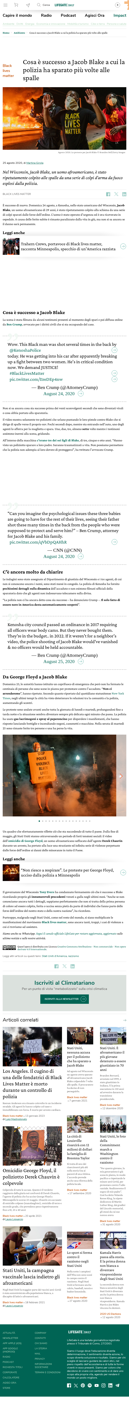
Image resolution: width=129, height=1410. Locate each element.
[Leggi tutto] (124, 1020)
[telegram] (117, 1385)
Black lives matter (8, 70)
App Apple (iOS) (12, 1343)
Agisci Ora (94, 15)
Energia (29, 24)
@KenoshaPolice (25, 350)
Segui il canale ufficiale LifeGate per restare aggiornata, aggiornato (76, 933)
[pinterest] (83, 1385)
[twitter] (76, 1385)
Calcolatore (11, 1377)
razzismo (73, 956)
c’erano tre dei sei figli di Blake (58, 440)
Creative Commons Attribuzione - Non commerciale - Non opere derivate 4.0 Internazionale (71, 948)
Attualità (9, 1333)
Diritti (19, 24)
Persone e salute (116, 24)
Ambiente (8, 24)
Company (40, 1333)
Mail (37, 1353)
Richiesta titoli (13, 1367)
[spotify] (90, 1385)
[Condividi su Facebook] (108, 194)
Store (16, 5)
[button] (121, 776)
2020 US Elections (110, 1314)
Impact (120, 15)
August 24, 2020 (59, 393)
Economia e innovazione (50, 24)
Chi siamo (41, 1343)
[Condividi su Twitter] (116, 194)
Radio (46, 15)
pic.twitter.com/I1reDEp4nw (36, 379)
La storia (41, 1348)
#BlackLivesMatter (27, 373)
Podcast (68, 15)
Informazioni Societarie (43, 1365)
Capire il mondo (17, 15)
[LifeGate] (64, 5)
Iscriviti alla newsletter (62, 999)
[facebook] (69, 1385)
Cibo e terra (98, 24)
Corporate (10, 1372)
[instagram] (103, 1385)
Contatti (40, 1338)
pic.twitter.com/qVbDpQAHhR (38, 542)
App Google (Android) (10, 1350)
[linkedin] (110, 1385)
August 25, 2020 (59, 661)
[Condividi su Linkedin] (124, 194)
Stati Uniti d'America (54, 956)
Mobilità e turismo (78, 24)
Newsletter (28, 5)
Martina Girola (34, 163)
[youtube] (97, 1385)
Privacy (40, 1358)
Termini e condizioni (47, 1372)
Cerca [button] (46, 5)
